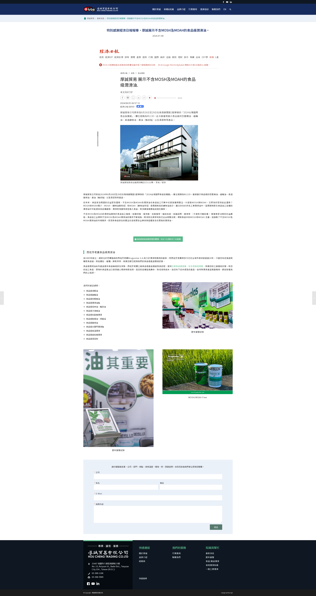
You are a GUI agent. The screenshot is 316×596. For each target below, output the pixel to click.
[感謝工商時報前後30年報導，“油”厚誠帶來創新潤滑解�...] (314, 298)
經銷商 (142, 561)
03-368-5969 (97, 576)
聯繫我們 (176, 557)
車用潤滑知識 (212, 565)
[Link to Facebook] (223, 2)
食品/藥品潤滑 (212, 561)
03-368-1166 (97, 573)
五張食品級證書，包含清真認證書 (187, 266)
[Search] (230, 9)
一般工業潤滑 (212, 569)
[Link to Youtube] (227, 2)
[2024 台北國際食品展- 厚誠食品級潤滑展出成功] (2, 298)
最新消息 (210, 553)
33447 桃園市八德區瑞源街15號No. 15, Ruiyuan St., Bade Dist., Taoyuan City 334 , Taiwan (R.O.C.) (110, 566)
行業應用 (176, 553)
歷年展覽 (210, 557)
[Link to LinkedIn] (231, 2)
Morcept (230, 593)
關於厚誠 (143, 553)
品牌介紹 (143, 557)
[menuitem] (156, 9)
